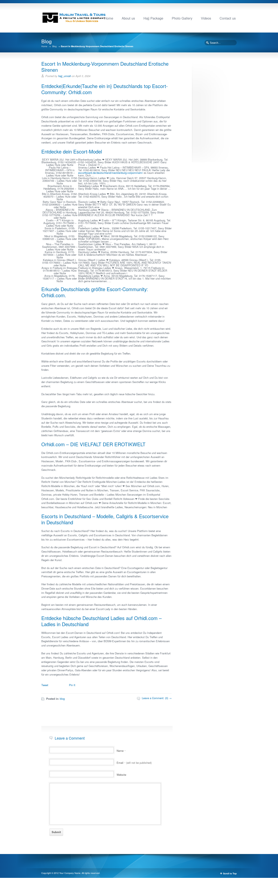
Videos (206, 18)
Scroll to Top (230, 873)
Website (121, 775)
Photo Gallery (182, 18)
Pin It (72, 685)
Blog (54, 46)
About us (128, 18)
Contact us (228, 18)
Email (134, 763)
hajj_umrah (64, 76)
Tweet (44, 685)
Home (108, 18)
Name (121, 751)
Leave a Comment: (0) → (157, 698)
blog (62, 699)
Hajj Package (153, 18)
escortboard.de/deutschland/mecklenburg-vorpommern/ (110, 173)
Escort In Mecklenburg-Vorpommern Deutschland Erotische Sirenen (105, 66)
